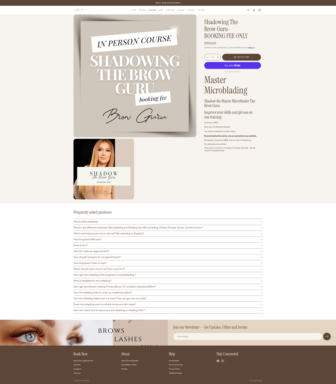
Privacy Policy (174, 369)
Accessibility (174, 360)
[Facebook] (218, 360)
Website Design (175, 373)
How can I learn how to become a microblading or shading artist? (109, 310)
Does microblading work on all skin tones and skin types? (105, 304)
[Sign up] (327, 336)
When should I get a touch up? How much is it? (99, 269)
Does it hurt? (81, 245)
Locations (77, 369)
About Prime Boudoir (129, 360)
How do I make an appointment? (91, 251)
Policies (124, 369)
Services (77, 365)
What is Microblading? (86, 221)
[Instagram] (222, 360)
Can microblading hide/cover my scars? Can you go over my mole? (110, 298)
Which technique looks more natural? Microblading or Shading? (109, 233)
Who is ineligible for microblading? (92, 280)
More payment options (233, 71)
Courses (77, 373)
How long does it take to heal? (90, 263)
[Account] (254, 10)
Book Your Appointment (83, 360)
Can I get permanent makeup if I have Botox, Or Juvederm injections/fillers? (115, 286)
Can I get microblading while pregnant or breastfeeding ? (105, 274)
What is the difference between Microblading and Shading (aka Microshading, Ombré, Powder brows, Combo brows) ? (138, 227)
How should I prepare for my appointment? (97, 257)
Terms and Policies (255, 381)
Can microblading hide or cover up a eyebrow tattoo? (103, 292)
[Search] (248, 10)
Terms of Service (176, 365)
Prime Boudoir (84, 381)
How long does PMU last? (87, 239)
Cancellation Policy (128, 365)
